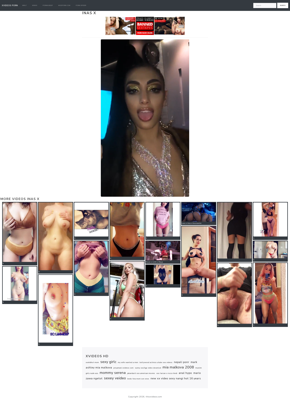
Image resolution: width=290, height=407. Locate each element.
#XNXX (34, 5)
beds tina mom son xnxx (138, 379)
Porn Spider (81, 5)
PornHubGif (48, 5)
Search (282, 5)
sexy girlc (108, 361)
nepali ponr (181, 362)
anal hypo (185, 373)
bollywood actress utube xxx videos (156, 362)
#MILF (24, 5)
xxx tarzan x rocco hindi (166, 373)
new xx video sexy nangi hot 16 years (176, 378)
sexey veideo (115, 378)
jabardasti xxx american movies (141, 373)
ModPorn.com (64, 5)
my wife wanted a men (128, 362)
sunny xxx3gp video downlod (148, 368)
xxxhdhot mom (92, 362)
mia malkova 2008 (178, 367)
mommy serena (113, 372)
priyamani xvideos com (124, 368)
